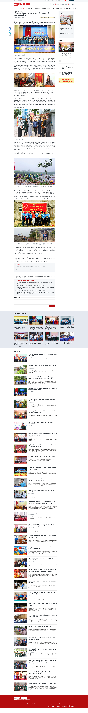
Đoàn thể (20, 11)
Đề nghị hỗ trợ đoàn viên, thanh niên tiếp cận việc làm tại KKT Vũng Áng (41, 479)
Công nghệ (66, 8)
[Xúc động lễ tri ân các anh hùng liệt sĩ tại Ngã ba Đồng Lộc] (20, 584)
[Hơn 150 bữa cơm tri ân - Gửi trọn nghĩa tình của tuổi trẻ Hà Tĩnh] (20, 562)
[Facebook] (62, 0)
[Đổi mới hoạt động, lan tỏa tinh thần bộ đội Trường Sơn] (20, 426)
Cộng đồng (71, 8)
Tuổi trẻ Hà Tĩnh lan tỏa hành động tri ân (41, 626)
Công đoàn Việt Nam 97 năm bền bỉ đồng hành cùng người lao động (42, 547)
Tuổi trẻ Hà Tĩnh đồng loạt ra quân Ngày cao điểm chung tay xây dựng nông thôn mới (41, 377)
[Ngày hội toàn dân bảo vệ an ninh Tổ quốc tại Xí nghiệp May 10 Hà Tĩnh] (20, 448)
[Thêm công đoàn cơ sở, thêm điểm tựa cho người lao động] (20, 358)
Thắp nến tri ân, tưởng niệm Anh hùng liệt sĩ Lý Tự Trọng (42, 604)
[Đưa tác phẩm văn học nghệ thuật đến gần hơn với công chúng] (52, 336)
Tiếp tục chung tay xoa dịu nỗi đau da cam (40, 513)
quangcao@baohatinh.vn (64, 706)
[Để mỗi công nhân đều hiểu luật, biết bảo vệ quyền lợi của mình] (20, 494)
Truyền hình (72, 4)
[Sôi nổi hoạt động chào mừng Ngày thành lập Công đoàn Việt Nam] (20, 596)
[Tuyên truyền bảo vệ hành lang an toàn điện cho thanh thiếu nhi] (20, 539)
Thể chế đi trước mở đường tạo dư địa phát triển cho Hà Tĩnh (66, 25)
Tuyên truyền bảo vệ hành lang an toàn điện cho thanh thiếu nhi (42, 536)
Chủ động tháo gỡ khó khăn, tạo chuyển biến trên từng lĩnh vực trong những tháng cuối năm (34, 283)
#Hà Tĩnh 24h (25, 277)
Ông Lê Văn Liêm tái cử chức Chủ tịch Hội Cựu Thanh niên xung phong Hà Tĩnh (67, 66)
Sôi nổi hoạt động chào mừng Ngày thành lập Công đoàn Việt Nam (41, 593)
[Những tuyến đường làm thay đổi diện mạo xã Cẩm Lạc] (20, 369)
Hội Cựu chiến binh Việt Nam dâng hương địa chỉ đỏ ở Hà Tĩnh (42, 649)
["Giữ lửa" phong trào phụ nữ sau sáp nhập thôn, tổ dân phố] (20, 403)
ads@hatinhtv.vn (71, 706)
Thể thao (48, 8)
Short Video (20, 8)
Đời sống (61, 8)
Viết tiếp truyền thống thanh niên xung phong (43, 683)
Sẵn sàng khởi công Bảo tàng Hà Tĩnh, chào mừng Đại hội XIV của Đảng (30, 266)
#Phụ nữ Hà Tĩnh (18, 277)
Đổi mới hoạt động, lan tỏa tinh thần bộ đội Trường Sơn (40, 423)
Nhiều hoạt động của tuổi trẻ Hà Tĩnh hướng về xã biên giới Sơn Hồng (42, 389)
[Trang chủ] (15, 8)
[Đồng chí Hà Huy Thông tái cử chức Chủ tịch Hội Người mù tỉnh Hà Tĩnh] (20, 675)
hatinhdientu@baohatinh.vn (69, 704)
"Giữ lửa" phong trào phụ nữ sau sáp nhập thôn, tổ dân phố (42, 400)
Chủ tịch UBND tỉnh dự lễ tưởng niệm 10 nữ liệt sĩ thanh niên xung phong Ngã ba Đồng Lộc (42, 570)
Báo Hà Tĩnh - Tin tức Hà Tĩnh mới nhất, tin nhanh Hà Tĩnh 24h (24, 4)
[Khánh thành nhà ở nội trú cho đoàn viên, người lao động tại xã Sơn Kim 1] (21, 320)
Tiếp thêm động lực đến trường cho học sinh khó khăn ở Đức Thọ (42, 468)
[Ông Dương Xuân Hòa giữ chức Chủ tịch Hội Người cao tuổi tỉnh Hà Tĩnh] (20, 437)
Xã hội (32, 8)
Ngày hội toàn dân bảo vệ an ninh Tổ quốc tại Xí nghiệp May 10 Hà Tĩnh (42, 445)
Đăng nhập (71, 0)
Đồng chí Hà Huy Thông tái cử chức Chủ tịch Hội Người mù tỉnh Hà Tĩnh (42, 672)
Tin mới (53, 4)
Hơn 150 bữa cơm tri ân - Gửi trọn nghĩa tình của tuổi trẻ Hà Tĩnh (42, 559)
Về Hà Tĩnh (57, 8)
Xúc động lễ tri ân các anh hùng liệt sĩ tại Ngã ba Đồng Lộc (42, 581)
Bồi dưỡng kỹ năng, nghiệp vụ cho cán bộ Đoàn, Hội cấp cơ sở (66, 343)
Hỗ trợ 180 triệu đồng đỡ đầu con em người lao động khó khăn (36, 343)
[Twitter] (10, 30)
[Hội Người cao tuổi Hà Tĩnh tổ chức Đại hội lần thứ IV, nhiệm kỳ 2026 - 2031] (20, 414)
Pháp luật (44, 8)
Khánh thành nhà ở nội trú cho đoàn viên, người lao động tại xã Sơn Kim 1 (20, 327)
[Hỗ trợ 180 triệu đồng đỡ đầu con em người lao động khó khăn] (36, 336)
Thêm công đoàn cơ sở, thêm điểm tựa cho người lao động (42, 355)
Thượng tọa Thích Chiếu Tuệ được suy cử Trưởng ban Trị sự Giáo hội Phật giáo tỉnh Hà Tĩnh (67, 73)
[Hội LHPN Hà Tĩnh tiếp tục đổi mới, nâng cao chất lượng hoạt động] (20, 618)
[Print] (10, 35)
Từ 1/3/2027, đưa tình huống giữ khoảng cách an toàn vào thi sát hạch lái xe (66, 35)
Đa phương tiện (64, 4)
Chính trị (25, 8)
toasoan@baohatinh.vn (70, 705)
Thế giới (52, 8)
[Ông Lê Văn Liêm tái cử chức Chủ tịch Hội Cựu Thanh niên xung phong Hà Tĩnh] (20, 528)
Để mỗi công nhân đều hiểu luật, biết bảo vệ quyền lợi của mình (41, 491)
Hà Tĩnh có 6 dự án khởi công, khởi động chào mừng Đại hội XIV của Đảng (31, 268)
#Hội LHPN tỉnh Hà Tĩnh (50, 276)
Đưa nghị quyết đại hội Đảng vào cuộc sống (26, 280)
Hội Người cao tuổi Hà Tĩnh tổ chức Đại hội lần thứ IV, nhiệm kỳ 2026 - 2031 (67, 49)
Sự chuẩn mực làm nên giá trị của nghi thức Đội (42, 456)
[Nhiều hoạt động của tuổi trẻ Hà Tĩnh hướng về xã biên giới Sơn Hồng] (20, 392)
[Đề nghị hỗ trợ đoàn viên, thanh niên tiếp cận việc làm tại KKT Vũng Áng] (20, 482)
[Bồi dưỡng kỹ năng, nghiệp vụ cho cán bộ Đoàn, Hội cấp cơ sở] (67, 336)
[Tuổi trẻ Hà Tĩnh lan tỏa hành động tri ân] (20, 630)
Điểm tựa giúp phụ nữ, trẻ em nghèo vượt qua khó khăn (67, 326)
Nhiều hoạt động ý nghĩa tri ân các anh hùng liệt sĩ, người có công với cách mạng (42, 661)
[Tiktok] (64, 0)
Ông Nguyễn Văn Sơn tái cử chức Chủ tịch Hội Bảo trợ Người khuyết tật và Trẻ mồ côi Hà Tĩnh (51, 328)
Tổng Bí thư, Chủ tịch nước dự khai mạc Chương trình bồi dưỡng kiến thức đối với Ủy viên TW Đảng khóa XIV (35, 288)
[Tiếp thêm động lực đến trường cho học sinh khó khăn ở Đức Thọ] (20, 471)
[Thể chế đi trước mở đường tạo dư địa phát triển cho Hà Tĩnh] (66, 19)
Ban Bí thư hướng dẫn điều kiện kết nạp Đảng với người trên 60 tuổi (30, 285)
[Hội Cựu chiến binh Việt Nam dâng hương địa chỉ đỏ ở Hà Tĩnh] (20, 652)
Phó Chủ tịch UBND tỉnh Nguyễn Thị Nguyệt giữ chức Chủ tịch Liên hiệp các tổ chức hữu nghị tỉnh (67, 55)
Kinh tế (29, 8)
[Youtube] (65, 0)
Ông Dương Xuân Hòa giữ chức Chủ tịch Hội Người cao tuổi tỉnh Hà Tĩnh (67, 61)
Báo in (58, 4)
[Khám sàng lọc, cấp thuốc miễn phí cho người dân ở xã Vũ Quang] (20, 641)
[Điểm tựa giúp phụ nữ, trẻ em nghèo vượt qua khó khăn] (67, 320)
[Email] (10, 33)
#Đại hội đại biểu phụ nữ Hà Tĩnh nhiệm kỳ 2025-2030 (25, 276)
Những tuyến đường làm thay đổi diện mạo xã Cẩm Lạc (42, 366)
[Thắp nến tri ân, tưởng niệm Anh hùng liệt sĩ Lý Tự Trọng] (20, 607)
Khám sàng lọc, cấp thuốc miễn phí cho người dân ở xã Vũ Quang (41, 638)
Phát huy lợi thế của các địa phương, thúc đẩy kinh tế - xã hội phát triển (31, 290)
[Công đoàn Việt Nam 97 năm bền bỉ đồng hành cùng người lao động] (20, 550)
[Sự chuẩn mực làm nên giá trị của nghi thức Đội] (20, 460)
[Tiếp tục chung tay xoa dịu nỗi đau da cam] (20, 516)
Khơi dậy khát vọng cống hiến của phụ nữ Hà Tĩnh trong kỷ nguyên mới (31, 270)
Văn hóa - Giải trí (38, 8)
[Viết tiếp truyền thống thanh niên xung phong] (20, 686)
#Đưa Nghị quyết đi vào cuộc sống (40, 276)
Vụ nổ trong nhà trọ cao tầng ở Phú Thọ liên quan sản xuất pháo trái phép (66, 29)
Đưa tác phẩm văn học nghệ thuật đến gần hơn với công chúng (51, 343)
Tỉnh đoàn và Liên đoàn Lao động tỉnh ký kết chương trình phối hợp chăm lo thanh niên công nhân (36, 328)
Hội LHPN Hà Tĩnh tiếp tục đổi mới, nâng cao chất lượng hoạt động (42, 615)
